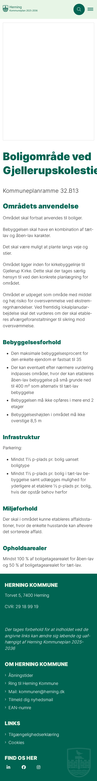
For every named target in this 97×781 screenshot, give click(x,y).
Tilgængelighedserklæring (33, 734)
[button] (92, 9)
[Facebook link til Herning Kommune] (29, 767)
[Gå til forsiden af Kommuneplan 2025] (35, 9)
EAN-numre (19, 707)
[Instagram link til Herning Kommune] (44, 767)
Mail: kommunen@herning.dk (36, 691)
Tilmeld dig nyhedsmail (30, 699)
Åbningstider (20, 675)
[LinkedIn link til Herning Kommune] (14, 767)
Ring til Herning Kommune (33, 683)
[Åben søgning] (79, 9)
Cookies (16, 742)
